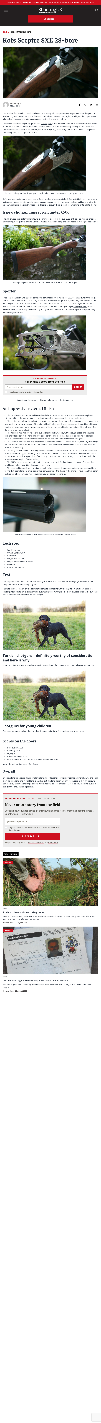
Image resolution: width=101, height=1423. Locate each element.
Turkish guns (46, 123)
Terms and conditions (36, 842)
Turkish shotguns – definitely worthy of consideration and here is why (49, 657)
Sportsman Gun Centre (28, 764)
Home (5, 32)
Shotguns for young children (27, 726)
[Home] (50, 10)
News (5, 908)
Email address (32, 821)
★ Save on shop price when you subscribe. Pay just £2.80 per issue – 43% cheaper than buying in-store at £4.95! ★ (50, 2)
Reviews (8, 862)
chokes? (25, 430)
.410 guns (27, 456)
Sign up (78, 387)
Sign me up (32, 836)
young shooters (80, 306)
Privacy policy (38, 392)
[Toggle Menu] (6, 10)
